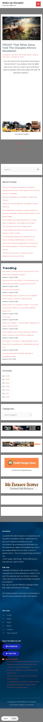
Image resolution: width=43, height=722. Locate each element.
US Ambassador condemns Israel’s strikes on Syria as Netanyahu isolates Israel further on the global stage (21, 213)
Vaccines (5, 57)
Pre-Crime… (6, 317)
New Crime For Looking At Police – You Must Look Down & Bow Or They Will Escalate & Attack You (20, 308)
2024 (8, 383)
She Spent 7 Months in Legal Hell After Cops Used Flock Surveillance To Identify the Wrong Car (20, 344)
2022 (7, 390)
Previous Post (21, 143)
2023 (7, 386)
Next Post (21, 149)
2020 (8, 397)
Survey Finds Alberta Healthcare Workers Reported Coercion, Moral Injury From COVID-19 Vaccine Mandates (21, 190)
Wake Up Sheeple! (13, 2)
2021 (7, 393)
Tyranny (35, 55)
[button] (9, 718)
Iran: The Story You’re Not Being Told (16, 226)
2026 (7, 376)
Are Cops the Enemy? (11, 289)
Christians (6, 55)
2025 (7, 379)
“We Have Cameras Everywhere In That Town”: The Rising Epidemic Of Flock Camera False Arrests (20, 246)
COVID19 (14, 55)
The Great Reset (25, 55)
